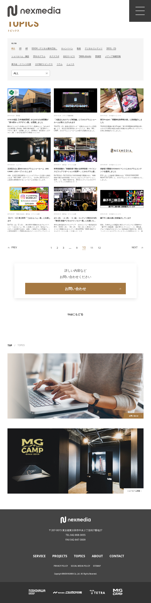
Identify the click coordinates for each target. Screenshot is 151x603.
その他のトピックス (44, 64)
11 (91, 247)
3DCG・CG (111, 48)
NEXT (135, 247)
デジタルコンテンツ (93, 48)
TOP (9, 345)
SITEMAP (97, 566)
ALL (13, 48)
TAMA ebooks (85, 56)
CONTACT (117, 556)
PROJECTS (59, 556)
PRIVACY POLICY (61, 566)
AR (26, 48)
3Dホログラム (39, 56)
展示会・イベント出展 (21, 64)
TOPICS (79, 556)
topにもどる (75, 314)
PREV (14, 247)
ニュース (70, 64)
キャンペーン (67, 48)
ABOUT (97, 556)
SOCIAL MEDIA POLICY (80, 566)
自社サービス (69, 56)
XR (20, 48)
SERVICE (39, 556)
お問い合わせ (75, 288)
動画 (79, 48)
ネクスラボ (54, 56)
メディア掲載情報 (113, 56)
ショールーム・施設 (20, 56)
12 (99, 247)
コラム (60, 64)
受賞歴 (98, 56)
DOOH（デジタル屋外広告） (44, 48)
